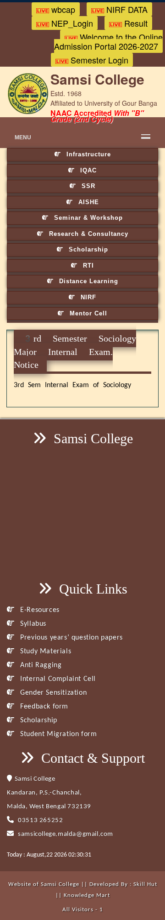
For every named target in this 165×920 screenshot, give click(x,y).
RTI (87, 265)
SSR (87, 186)
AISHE (87, 202)
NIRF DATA (126, 9)
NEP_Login (71, 23)
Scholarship (87, 249)
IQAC (87, 170)
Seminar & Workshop (87, 217)
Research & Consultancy (87, 233)
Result (135, 23)
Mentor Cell (87, 313)
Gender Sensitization (52, 693)
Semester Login (98, 60)
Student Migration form (57, 734)
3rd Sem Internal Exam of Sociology (72, 385)
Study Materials (44, 651)
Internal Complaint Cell (57, 679)
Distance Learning (87, 281)
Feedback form (43, 706)
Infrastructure (87, 154)
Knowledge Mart (87, 895)
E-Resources (39, 610)
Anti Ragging (39, 665)
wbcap (62, 9)
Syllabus (32, 624)
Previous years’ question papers (70, 637)
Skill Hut (145, 884)
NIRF (87, 297)
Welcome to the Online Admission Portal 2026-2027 (108, 41)
